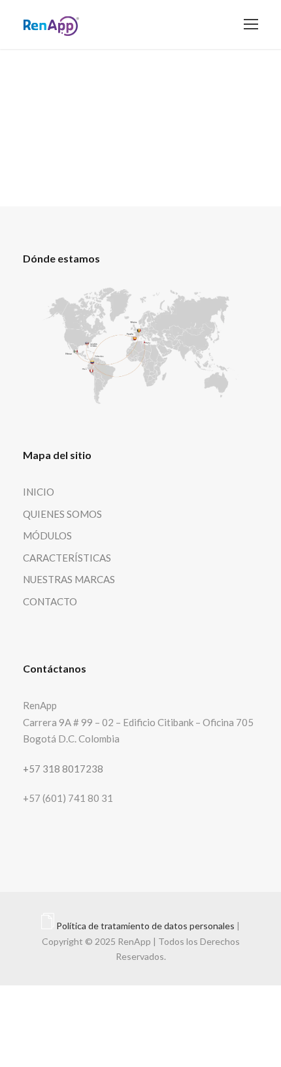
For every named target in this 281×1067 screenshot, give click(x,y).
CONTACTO (50, 601)
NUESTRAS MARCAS (69, 579)
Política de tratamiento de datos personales (145, 925)
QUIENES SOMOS (62, 514)
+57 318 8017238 (63, 768)
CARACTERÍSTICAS (67, 558)
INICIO (38, 492)
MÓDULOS (47, 535)
